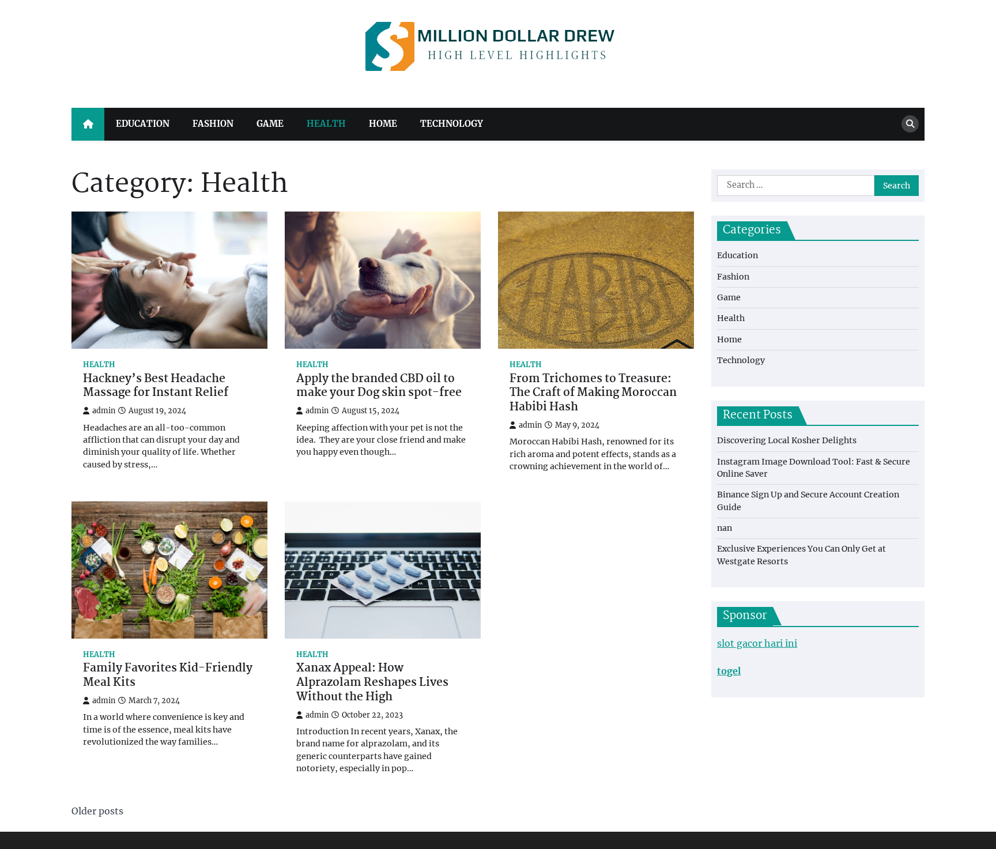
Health (326, 123)
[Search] (910, 124)
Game (270, 123)
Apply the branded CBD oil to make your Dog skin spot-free (379, 386)
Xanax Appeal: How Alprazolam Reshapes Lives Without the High (372, 683)
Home (383, 123)
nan (724, 528)
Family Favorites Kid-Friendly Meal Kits (167, 676)
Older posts (97, 811)
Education (142, 123)
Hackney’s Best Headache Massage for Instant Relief (155, 386)
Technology (451, 123)
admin (103, 410)
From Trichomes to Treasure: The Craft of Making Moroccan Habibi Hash (593, 393)
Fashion (213, 123)
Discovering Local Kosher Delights (787, 440)
